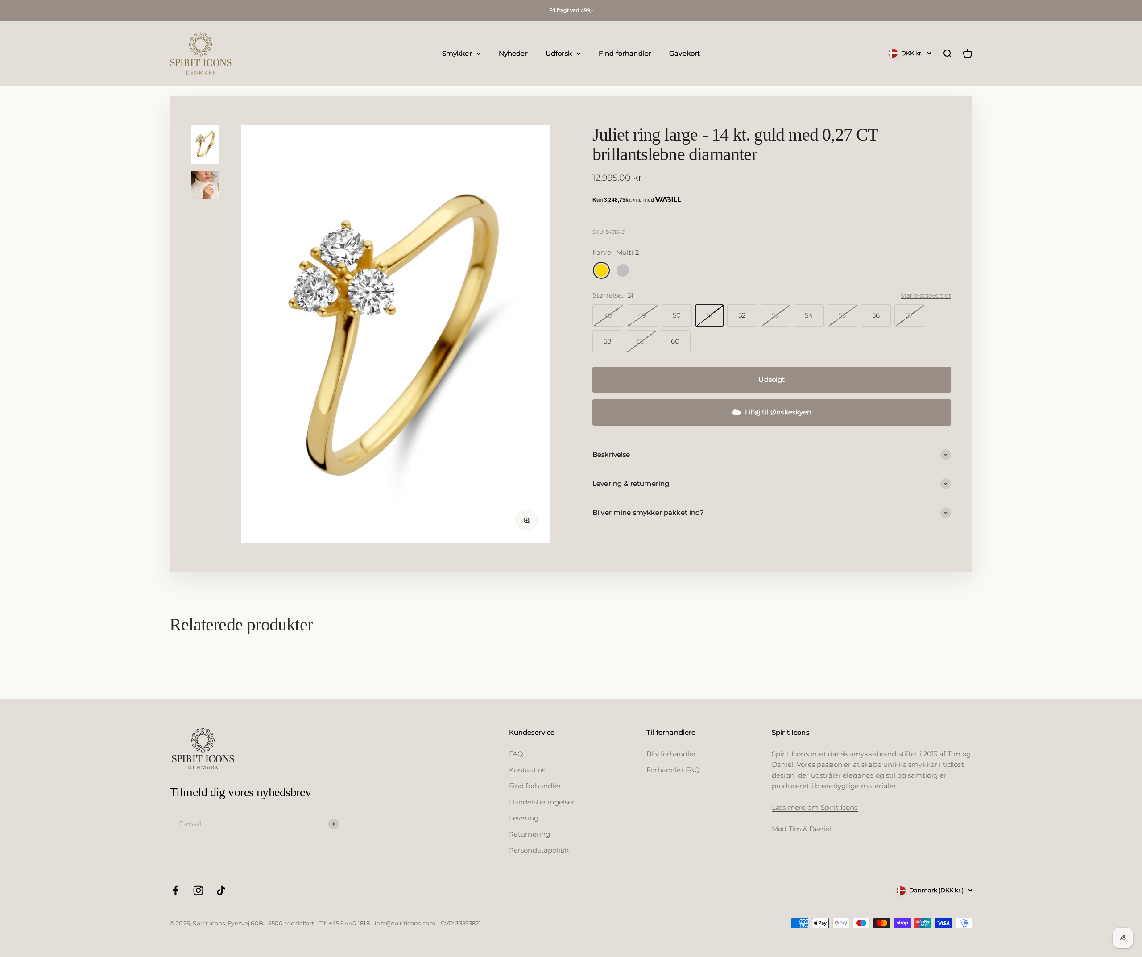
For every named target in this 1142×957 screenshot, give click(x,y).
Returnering (529, 834)
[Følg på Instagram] (198, 890)
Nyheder (513, 53)
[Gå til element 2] (205, 186)
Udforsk (559, 53)
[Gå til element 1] (205, 145)
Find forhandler (625, 53)
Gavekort (684, 53)
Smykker (457, 53)
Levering (523, 818)
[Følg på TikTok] (221, 890)
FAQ (516, 754)
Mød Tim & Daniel (801, 828)
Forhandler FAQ (673, 770)
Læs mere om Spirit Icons (815, 807)
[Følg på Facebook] (176, 890)
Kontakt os (527, 770)
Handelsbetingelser (542, 802)
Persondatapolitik (539, 850)
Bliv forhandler (671, 754)
